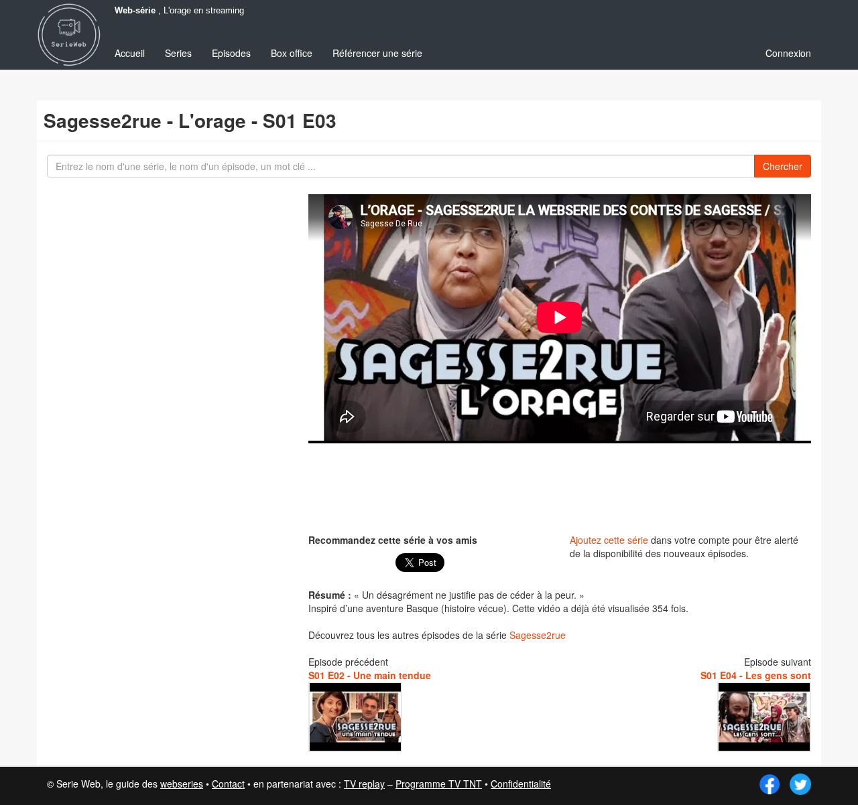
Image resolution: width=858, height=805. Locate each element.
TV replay (364, 783)
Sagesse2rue (537, 635)
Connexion (788, 53)
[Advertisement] (560, 487)
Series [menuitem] (178, 53)
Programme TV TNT (438, 783)
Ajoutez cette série (609, 539)
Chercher (782, 166)
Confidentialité (521, 783)
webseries (181, 783)
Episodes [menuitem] (231, 53)
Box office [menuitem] (291, 53)
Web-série (135, 10)
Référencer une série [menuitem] (377, 53)
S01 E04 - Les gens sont (755, 675)
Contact (228, 783)
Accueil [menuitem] (130, 53)
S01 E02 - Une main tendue (369, 675)
